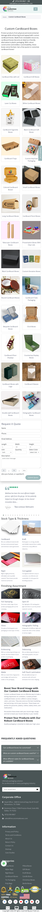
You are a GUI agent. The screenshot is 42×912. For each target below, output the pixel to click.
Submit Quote (33, 477)
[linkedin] (26, 902)
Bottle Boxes (27, 883)
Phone (3, 433)
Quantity (18, 450)
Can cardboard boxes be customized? (17, 748)
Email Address (6, 439)
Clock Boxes (31, 326)
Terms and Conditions (13, 835)
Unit (3, 450)
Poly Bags (8, 883)
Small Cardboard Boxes (31, 187)
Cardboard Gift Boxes (31, 77)
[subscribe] (37, 789)
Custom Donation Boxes (31, 271)
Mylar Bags (9, 869)
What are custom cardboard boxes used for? (19, 753)
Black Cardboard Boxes (10, 271)
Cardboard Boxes (11, 876)
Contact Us (9, 846)
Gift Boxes (26, 869)
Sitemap (8, 849)
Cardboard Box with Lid (10, 77)
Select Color (33, 450)
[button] (3, 515)
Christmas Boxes (29, 880)
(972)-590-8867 (20, 1)
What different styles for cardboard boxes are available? (18, 760)
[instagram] (15, 902)
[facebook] (5, 902)
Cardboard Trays (10, 158)
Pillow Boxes (27, 866)
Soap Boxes (9, 866)
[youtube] (21, 902)
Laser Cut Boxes (10, 103)
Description (5, 456)
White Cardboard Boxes (31, 103)
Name (3, 428)
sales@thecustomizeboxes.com (21, 3)
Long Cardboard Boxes (10, 216)
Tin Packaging (10, 880)
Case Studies (10, 853)
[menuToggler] (36, 9)
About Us (8, 839)
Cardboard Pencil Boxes (31, 216)
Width (17, 444)
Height (31, 444)
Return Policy (10, 842)
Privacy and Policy (11, 832)
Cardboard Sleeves (31, 384)
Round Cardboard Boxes (10, 298)
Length (4, 444)
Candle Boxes (27, 876)
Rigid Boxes (9, 873)
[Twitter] (10, 902)
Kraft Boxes (27, 873)
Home (5, 17)
